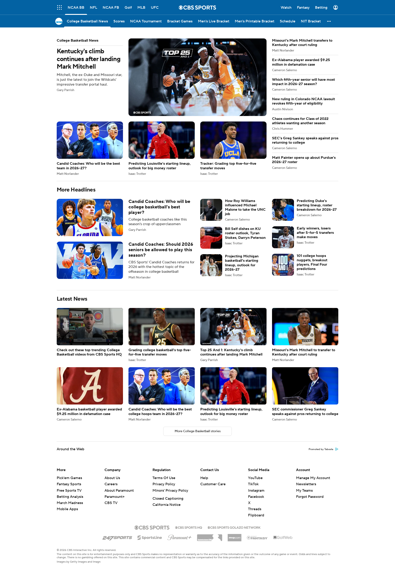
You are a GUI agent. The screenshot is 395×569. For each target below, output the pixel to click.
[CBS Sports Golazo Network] (234, 527)
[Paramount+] (180, 536)
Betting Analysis (70, 496)
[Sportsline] (150, 537)
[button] (59, 7)
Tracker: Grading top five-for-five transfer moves (233, 148)
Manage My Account (313, 478)
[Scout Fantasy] (257, 537)
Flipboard (256, 515)
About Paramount (119, 490)
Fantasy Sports (69, 484)
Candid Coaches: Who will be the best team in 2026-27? (90, 148)
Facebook (256, 496)
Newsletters (306, 484)
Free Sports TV (69, 490)
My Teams (304, 490)
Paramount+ (114, 496)
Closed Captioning (167, 498)
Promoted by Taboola (321, 449)
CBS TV (110, 503)
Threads (254, 509)
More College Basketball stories (198, 431)
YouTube (255, 478)
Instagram (256, 490)
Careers (110, 484)
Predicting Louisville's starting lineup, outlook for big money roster (161, 148)
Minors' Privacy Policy (170, 490)
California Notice (166, 504)
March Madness (70, 503)
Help (204, 478)
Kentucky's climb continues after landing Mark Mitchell (162, 77)
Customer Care (213, 484)
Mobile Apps (67, 509)
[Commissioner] (209, 536)
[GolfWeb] (283, 537)
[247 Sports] (117, 536)
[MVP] (234, 536)
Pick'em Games (69, 478)
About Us (112, 478)
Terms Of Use (163, 478)
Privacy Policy (163, 484)
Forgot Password (310, 496)
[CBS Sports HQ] (188, 527)
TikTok (253, 484)
